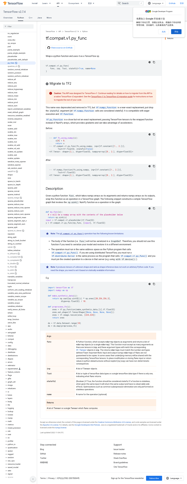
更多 (90, 3)
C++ (30, 17)
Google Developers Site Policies (87, 425)
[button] (18, 326)
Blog (42, 449)
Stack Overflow (120, 458)
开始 (176, 31)
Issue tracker (119, 449)
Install (34, 3)
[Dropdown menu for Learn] (51, 3)
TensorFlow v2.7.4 (14, 12)
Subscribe (154, 478)
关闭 (164, 32)
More (49, 17)
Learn (45, 3)
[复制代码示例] (154, 62)
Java (39, 17)
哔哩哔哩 (44, 462)
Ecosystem (74, 3)
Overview (7, 17)
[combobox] (130, 3)
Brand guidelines (121, 462)
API (58, 3)
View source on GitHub (62, 47)
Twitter (43, 458)
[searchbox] (18, 26)
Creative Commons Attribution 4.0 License (114, 422)
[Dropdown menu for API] (63, 3)
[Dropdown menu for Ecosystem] (82, 3)
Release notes (120, 454)
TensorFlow (50, 31)
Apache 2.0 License (50, 425)
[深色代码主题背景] (149, 62)
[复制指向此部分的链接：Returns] (56, 402)
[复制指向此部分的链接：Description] (65, 189)
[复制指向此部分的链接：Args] (54, 336)
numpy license (60, 428)
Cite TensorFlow (120, 467)
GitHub (172, 3)
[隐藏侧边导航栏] (33, 479)
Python (20, 17)
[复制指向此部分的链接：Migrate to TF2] (74, 83)
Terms (43, 478)
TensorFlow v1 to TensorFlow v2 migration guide (112, 96)
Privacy (51, 478)
